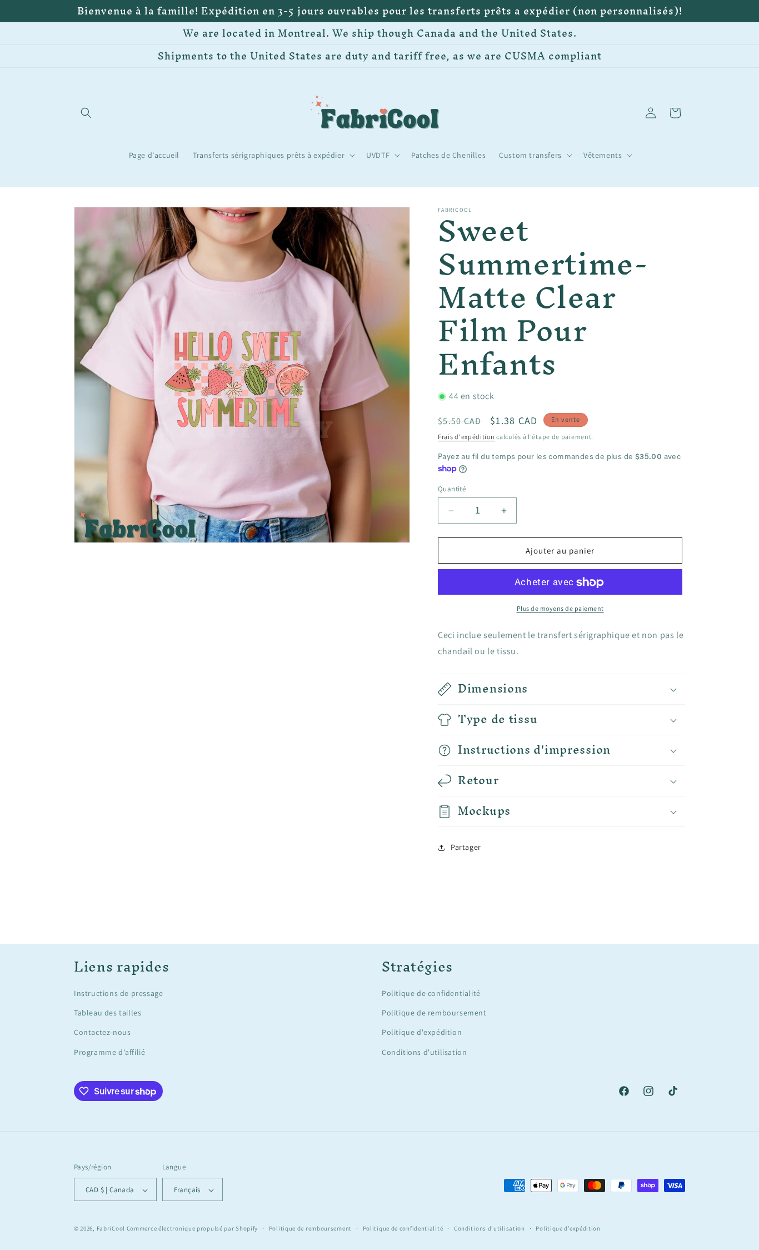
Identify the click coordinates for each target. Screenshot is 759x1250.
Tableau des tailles (107, 1013)
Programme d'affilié (109, 1052)
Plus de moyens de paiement (560, 609)
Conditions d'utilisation (424, 1052)
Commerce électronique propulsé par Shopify (192, 1229)
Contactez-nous (102, 1033)
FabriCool (111, 1229)
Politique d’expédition (568, 1228)
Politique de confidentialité (431, 993)
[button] (86, 113)
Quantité (452, 489)
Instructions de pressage (118, 993)
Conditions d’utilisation (489, 1228)
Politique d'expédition (422, 1033)
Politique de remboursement (434, 1013)
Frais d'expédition (466, 436)
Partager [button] (466, 848)
